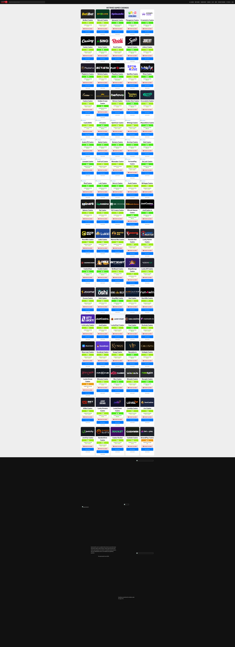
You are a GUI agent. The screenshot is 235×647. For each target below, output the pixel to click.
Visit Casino (87, 31)
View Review (88, 34)
